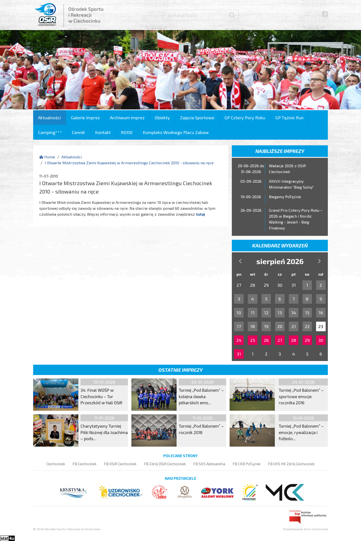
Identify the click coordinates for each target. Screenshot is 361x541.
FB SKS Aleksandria (209, 464)
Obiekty (162, 117)
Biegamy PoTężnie (285, 196)
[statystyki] (7, 537)
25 (252, 340)
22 (307, 326)
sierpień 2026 (280, 261)
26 (266, 340)
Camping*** (50, 132)
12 (266, 312)
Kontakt (103, 132)
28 (293, 340)
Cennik (78, 132)
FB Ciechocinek (84, 464)
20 (279, 326)
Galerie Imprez (85, 117)
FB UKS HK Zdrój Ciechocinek (291, 464)
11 (253, 312)
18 (252, 326)
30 (320, 340)
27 (280, 340)
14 (293, 312)
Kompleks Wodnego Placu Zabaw (176, 132)
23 (320, 326)
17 (239, 326)
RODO (127, 132)
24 (238, 340)
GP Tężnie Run (289, 117)
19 (266, 326)
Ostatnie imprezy (180, 370)
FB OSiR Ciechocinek (120, 464)
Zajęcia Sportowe (197, 117)
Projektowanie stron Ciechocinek (305, 529)
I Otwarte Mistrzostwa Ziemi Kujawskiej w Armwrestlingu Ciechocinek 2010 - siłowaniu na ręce (129, 162)
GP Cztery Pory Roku (244, 117)
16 (321, 312)
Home (49, 156)
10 (238, 312)
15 (307, 312)
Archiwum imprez (127, 117)
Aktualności (49, 117)
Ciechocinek (55, 464)
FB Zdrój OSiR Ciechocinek (165, 464)
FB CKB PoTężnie (247, 464)
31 (239, 354)
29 (307, 340)
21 (294, 326)
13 (280, 312)
